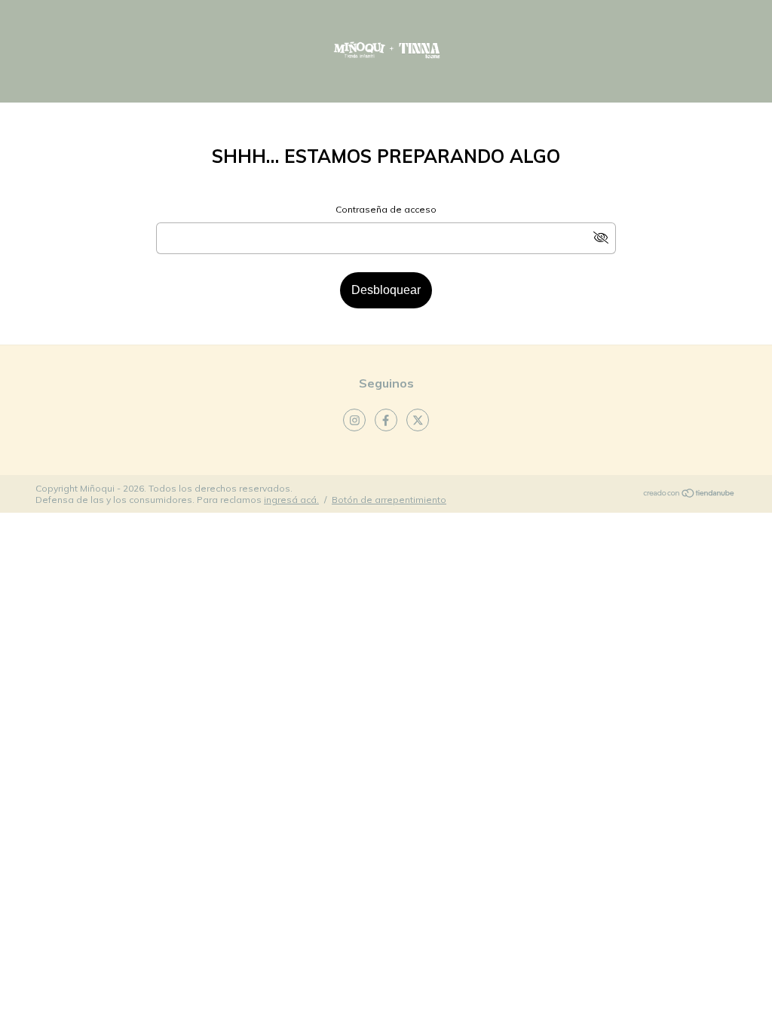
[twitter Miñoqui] (417, 420)
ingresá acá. (291, 499)
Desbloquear (386, 290)
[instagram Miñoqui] (354, 420)
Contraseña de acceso (386, 209)
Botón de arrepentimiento (389, 499)
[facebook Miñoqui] (386, 420)
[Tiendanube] (689, 494)
